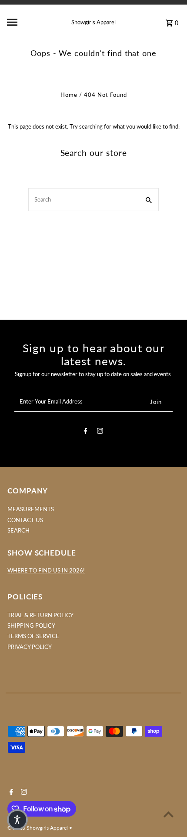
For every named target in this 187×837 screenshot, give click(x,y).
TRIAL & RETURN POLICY (40, 615)
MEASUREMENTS (30, 509)
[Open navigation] (26, 22)
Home (68, 94)
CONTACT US (25, 519)
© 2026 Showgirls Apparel (38, 827)
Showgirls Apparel (93, 22)
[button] (17, 819)
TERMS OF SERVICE (33, 635)
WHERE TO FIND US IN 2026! (46, 570)
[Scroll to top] (168, 814)
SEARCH (18, 530)
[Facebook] (85, 432)
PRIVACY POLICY (29, 646)
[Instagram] (100, 432)
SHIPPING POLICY (31, 625)
